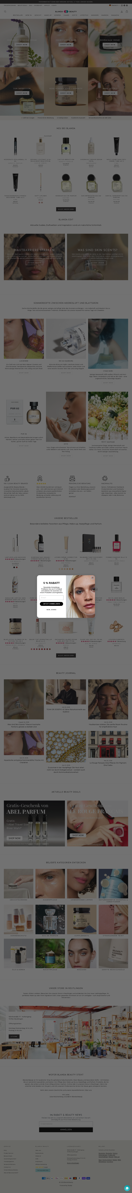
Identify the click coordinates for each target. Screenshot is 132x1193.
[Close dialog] (92, 577)
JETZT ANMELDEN (51, 604)
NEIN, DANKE (51, 609)
